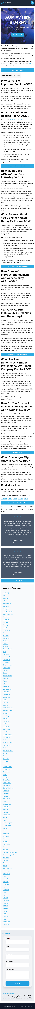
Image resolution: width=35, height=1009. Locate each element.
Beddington (6, 737)
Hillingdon (6, 916)
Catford (5, 627)
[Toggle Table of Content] (17, 75)
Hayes (5, 911)
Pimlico (5, 740)
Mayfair (5, 753)
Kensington (6, 798)
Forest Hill (6, 654)
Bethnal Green (7, 689)
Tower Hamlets (7, 675)
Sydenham (6, 659)
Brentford (6, 857)
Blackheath (6, 617)
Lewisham (6, 622)
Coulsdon (6, 790)
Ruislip (5, 919)
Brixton (5, 699)
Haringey (6, 793)
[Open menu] (32, 3)
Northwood (6, 921)
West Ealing (6, 873)
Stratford (5, 673)
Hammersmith (7, 825)
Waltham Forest (7, 742)
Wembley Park (7, 868)
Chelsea (5, 761)
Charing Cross (7, 734)
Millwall (5, 646)
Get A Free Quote (17, 580)
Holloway (6, 758)
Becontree (6, 633)
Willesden (6, 833)
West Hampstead (8, 823)
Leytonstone (6, 694)
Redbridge (6, 686)
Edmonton (6, 806)
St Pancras (6, 748)
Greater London (7, 611)
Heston (5, 895)
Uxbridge (6, 924)
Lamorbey (4, 498)
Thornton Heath (7, 710)
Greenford (6, 889)
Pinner (5, 913)
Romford (5, 681)
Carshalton (6, 772)
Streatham (6, 718)
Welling (15, 498)
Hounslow (6, 884)
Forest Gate (6, 667)
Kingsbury (6, 860)
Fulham (5, 809)
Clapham (6, 726)
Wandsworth (7, 782)
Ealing (5, 876)
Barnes (5, 828)
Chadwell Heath (8, 665)
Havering (6, 721)
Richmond (6, 847)
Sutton (5, 801)
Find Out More (17, 452)
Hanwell (5, 879)
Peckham (6, 678)
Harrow (5, 892)
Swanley (20, 498)
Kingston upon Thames (10, 852)
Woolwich (6, 606)
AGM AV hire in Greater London (18, 120)
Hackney (5, 702)
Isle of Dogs (6, 638)
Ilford (4, 651)
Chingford (6, 777)
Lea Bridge (6, 716)
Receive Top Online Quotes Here (17, 354)
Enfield (5, 831)
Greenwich (6, 630)
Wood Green (7, 804)
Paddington (6, 785)
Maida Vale (6, 815)
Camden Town (7, 766)
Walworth (6, 691)
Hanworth (6, 903)
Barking (5, 625)
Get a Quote (16, 34)
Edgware (5, 881)
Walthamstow (7, 724)
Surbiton (5, 849)
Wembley (6, 871)
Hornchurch (6, 657)
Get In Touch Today (17, 70)
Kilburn (5, 820)
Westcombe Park (8, 614)
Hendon (5, 841)
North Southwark (8, 708)
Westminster (7, 729)
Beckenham (6, 641)
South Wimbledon (8, 788)
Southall (5, 897)
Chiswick (6, 836)
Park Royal (6, 844)
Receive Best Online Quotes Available (17, 266)
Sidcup (10, 498)
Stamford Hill (7, 745)
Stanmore (6, 900)
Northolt (5, 905)
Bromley (5, 670)
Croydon (5, 713)
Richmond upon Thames (10, 855)
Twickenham (7, 863)
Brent (4, 839)
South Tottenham (8, 750)
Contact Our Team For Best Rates (17, 166)
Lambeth (5, 705)
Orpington (6, 609)
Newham (5, 635)
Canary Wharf (7, 649)
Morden (5, 796)
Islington (5, 732)
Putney (5, 817)
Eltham (26, 498)
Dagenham (6, 619)
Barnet (5, 865)
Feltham (5, 908)
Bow (4, 683)
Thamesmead (7, 603)
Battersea (6, 756)
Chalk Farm (6, 780)
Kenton (5, 887)
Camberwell (6, 697)
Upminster (6, 662)
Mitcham (5, 764)
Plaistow (5, 643)
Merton (5, 774)
